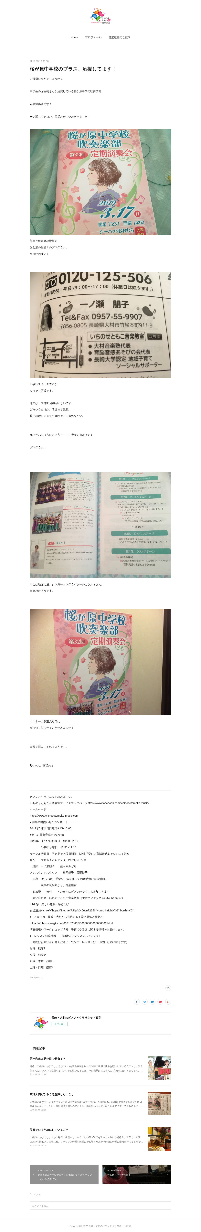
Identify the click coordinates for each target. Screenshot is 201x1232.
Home (74, 37)
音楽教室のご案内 (120, 37)
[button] (74, 37)
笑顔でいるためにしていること (49, 1129)
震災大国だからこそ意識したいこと (52, 1094)
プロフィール (93, 37)
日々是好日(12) (36, 977)
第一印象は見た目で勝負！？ (48, 1058)
